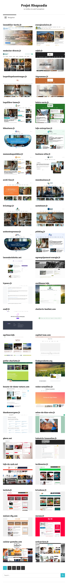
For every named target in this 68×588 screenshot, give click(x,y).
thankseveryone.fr (11, 412)
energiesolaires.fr (43, 24)
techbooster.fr (41, 464)
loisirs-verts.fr (42, 102)
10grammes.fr (41, 76)
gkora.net (7, 438)
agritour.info (9, 335)
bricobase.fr (40, 490)
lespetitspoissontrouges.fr (15, 76)
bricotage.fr (8, 205)
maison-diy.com (10, 515)
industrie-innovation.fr (46, 438)
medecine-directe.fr (12, 50)
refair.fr (39, 50)
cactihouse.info (42, 283)
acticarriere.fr (41, 541)
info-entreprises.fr (43, 128)
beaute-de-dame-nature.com (16, 386)
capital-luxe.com (43, 335)
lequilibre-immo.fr (11, 102)
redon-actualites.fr (44, 386)
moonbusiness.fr (42, 179)
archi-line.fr (8, 179)
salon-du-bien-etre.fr (45, 412)
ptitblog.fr (40, 231)
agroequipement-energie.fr (47, 257)
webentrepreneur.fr (12, 231)
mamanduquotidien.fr (13, 154)
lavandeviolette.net (12, 257)
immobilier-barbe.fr (12, 24)
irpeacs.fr (7, 283)
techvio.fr (7, 490)
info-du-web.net (10, 464)
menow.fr (39, 515)
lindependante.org (43, 360)
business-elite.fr (42, 154)
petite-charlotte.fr (11, 360)
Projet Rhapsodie (34, 5)
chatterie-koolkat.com (45, 309)
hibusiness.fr (9, 128)
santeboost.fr (41, 205)
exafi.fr (6, 309)
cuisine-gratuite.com (12, 541)
